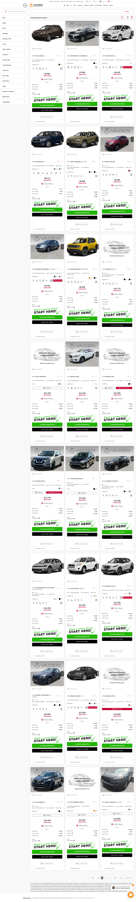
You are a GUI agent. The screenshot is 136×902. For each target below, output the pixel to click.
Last (121, 878)
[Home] (64, 5)
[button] (62, 33)
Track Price (48, 79)
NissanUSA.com (90, 898)
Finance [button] (105, 5)
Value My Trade (47, 110)
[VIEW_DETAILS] (117, 246)
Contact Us (75, 898)
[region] (47, 89)
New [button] (67, 5)
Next (115, 878)
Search (127, 11)
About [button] (111, 5)
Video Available (37, 49)
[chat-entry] (131, 895)
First (92, 878)
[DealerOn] (27, 898)
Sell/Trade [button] (98, 5)
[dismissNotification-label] (133, 885)
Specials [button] (80, 5)
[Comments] (61, 69)
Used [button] (74, 5)
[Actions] (61, 55)
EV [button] (71, 5)
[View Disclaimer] (46, 68)
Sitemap (84, 898)
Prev (98, 878)
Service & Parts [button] (89, 5)
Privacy (80, 898)
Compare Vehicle (40, 121)
